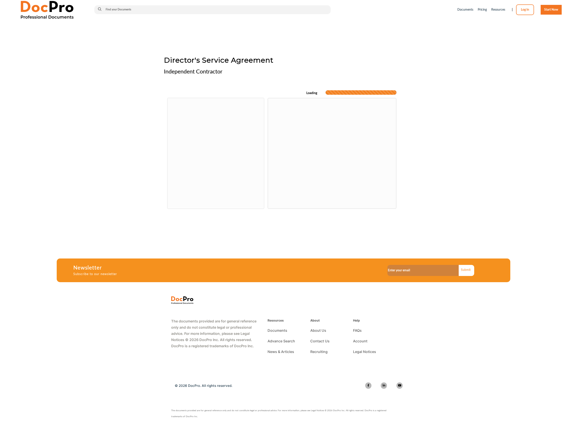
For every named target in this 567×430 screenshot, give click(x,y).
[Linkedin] (384, 385)
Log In (525, 9)
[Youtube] (399, 385)
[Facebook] (368, 385)
